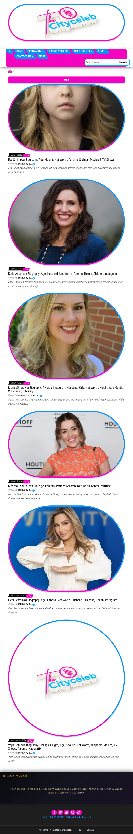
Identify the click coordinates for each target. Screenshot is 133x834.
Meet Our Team (83, 51)
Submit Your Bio (58, 51)
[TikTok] (79, 812)
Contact (90, 829)
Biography (35, 51)
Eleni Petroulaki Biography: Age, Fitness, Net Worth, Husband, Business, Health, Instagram (62, 600)
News (101, 51)
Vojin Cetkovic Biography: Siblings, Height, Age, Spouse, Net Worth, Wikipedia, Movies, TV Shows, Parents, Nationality (62, 747)
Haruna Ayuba (25, 164)
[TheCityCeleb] (9, 51)
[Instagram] (73, 812)
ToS (79, 829)
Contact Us (24, 56)
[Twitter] (60, 812)
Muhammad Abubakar (29, 395)
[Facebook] (54, 812)
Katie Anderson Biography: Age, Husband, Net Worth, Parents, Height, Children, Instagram (62, 274)
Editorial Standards (63, 829)
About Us (43, 829)
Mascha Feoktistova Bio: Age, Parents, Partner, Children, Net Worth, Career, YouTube (59, 486)
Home (19, 51)
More (42, 56)
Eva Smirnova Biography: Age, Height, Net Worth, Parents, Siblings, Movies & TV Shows (61, 160)
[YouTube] (66, 812)
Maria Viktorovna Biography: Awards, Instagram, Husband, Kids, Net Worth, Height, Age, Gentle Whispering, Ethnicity (65, 389)
